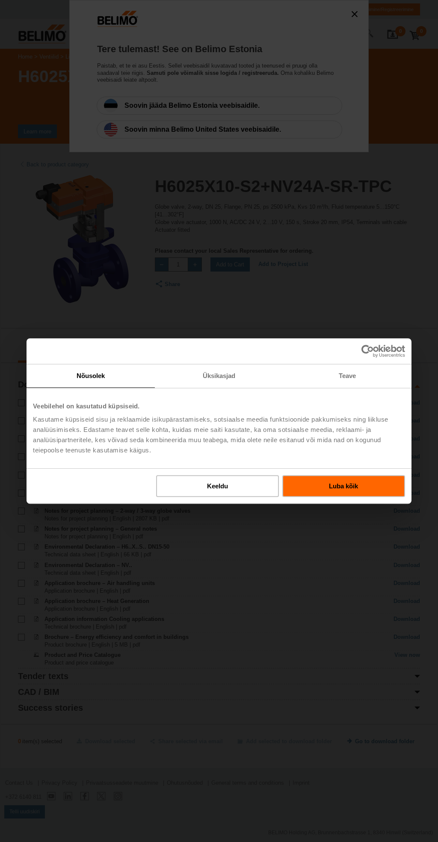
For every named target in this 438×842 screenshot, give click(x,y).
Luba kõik (343, 486)
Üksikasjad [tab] (219, 375)
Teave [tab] (347, 375)
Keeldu (217, 486)
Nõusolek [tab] (91, 375)
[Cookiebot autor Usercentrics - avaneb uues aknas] (367, 351)
